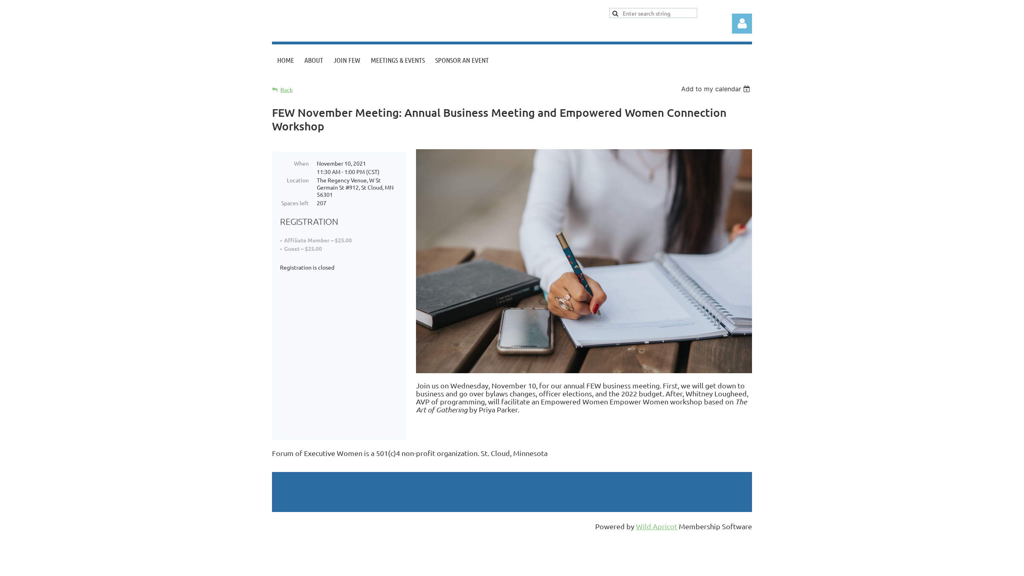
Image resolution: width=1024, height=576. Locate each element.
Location (298, 180)
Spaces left (295, 202)
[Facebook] (277, 466)
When (301, 163)
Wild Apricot (656, 526)
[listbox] (716, 89)
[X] (295, 466)
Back (286, 90)
